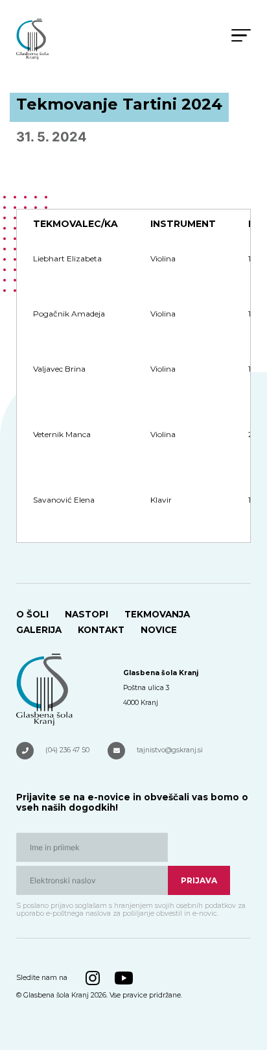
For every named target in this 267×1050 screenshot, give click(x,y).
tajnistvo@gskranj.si (170, 750)
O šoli (32, 614)
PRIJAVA (199, 880)
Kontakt (101, 630)
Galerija (39, 630)
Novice (159, 630)
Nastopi (86, 614)
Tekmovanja (157, 614)
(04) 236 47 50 (67, 750)
